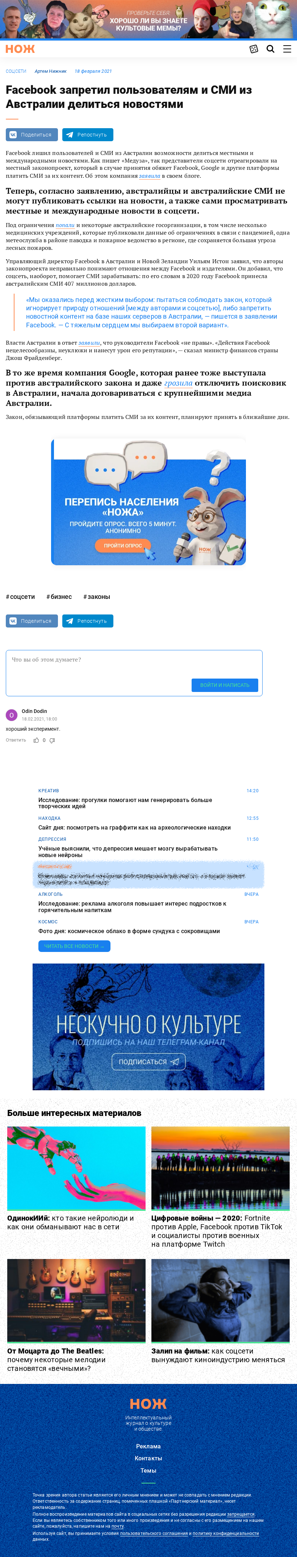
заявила (149, 175)
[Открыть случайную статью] (254, 49)
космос (48, 921)
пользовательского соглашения (154, 1533)
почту (118, 1526)
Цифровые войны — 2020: (216, 1231)
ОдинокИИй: (70, 1222)
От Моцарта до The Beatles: (56, 1360)
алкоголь (50, 894)
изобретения (54, 866)
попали (65, 224)
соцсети (16, 71)
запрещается (241, 1514)
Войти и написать (225, 685)
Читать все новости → (74, 946)
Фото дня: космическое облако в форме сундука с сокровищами (129, 931)
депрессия (52, 839)
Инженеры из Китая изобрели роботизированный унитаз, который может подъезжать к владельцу (141, 879)
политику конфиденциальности (226, 1533)
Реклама (148, 1446)
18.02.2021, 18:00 (39, 719)
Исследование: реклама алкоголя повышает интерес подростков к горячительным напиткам (132, 907)
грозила (178, 383)
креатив (48, 790)
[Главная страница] (20, 49)
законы (99, 596)
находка (49, 818)
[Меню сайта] (287, 49)
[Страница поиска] (271, 49)
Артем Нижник (51, 71)
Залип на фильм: (218, 1355)
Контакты (148, 1458)
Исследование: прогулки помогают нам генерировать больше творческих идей (125, 803)
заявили (89, 342)
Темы (148, 1470)
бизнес (61, 596)
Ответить (16, 740)
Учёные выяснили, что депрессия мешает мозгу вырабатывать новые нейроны (128, 851)
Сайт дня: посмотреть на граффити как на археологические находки (134, 827)
